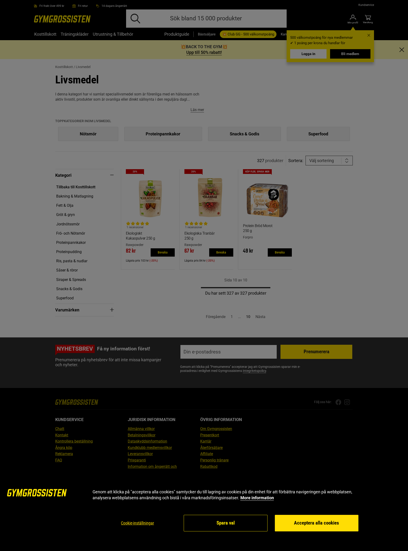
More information (257, 497)
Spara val (226, 523)
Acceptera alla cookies (316, 523)
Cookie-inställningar (137, 523)
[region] (204, 510)
